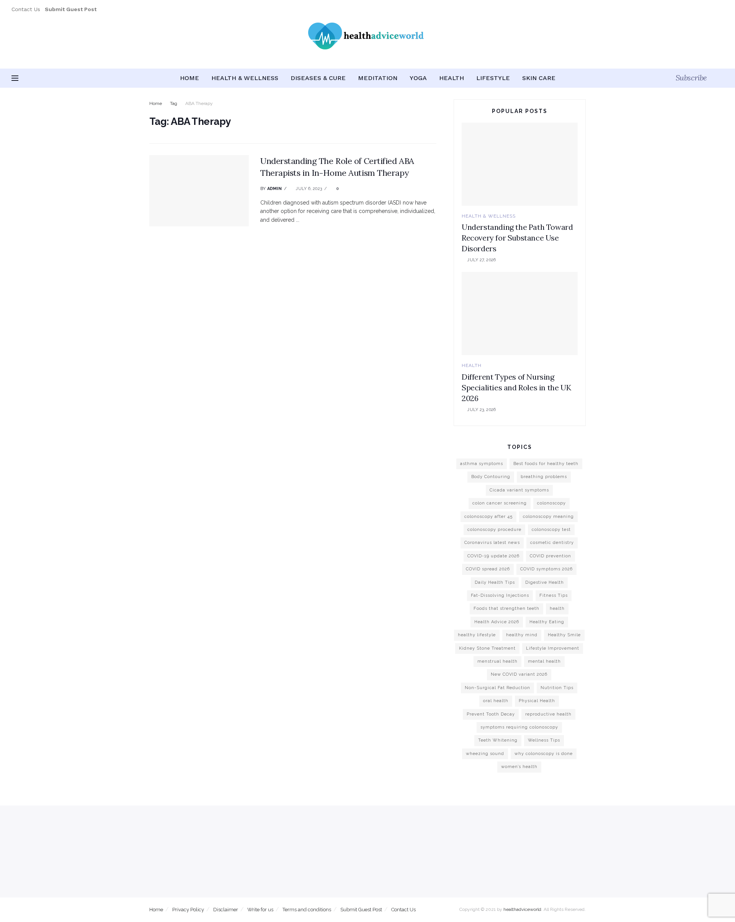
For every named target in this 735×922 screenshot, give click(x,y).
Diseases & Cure (318, 78)
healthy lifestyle (477, 634)
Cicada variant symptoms (519, 490)
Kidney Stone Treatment (487, 648)
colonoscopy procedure (494, 529)
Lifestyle (493, 78)
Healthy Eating (546, 621)
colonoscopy (551, 503)
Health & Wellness (244, 78)
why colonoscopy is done (543, 753)
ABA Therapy (199, 103)
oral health (495, 700)
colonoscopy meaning (548, 516)
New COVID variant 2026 (519, 674)
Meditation (377, 78)
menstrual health (497, 661)
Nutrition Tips (557, 687)
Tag (173, 103)
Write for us (260, 909)
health (557, 608)
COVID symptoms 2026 (546, 569)
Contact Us (25, 9)
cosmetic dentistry (552, 542)
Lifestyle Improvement (552, 648)
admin (274, 188)
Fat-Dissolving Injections (500, 595)
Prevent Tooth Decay (491, 714)
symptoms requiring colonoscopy (519, 727)
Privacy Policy (188, 909)
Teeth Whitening (498, 740)
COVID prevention (550, 556)
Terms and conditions (307, 909)
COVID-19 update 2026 (493, 556)
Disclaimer (225, 909)
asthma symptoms (481, 463)
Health (451, 78)
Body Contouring (490, 476)
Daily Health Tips (495, 582)
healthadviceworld (522, 909)
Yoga (418, 78)
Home (189, 78)
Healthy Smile (564, 634)
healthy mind (521, 634)
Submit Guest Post (361, 909)
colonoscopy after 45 (488, 516)
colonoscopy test (551, 529)
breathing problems (544, 476)
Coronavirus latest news (492, 542)
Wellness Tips (544, 740)
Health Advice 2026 (496, 621)
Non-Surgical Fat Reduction (497, 687)
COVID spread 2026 (488, 569)
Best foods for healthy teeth (545, 463)
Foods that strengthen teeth (506, 608)
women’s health (519, 766)
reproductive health (548, 714)
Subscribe (691, 77)
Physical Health (537, 700)
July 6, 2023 (308, 188)
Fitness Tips (553, 595)
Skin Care (538, 78)
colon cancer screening (499, 503)
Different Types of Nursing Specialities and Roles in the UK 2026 (516, 387)
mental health (544, 661)
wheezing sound (485, 753)
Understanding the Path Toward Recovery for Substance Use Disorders (517, 237)
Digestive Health (544, 582)
